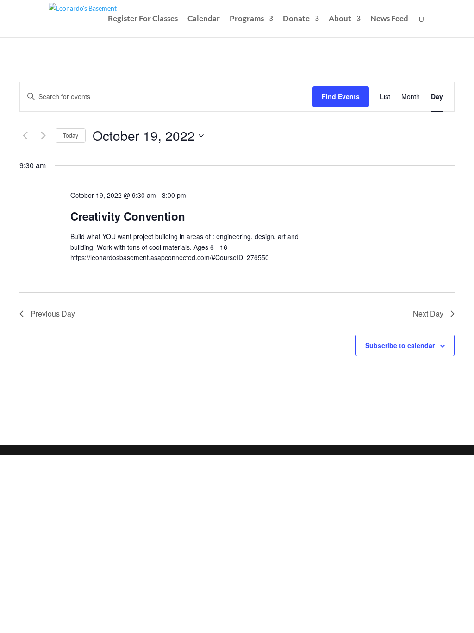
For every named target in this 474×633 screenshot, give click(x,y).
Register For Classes (143, 19)
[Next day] (43, 135)
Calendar (203, 19)
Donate (296, 19)
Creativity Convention (127, 216)
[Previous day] (25, 135)
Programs (247, 19)
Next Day (428, 313)
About (340, 19)
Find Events (341, 96)
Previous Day (53, 313)
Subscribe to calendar (400, 345)
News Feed (389, 19)
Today (70, 135)
